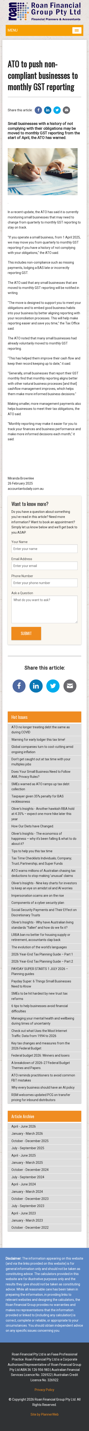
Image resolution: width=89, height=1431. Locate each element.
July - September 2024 (27, 1177)
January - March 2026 (27, 1133)
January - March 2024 (27, 1191)
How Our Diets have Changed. (32, 826)
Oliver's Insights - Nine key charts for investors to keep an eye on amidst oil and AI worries (44, 885)
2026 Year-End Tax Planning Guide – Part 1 (42, 954)
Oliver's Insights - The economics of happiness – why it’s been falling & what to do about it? (43, 839)
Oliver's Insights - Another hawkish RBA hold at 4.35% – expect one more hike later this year (42, 814)
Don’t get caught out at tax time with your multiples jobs (41, 761)
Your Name (19, 542)
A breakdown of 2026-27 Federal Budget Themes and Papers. (40, 1065)
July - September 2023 (27, 1206)
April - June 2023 (23, 1213)
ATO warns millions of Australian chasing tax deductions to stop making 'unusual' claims (43, 873)
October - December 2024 (30, 1170)
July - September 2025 (27, 1148)
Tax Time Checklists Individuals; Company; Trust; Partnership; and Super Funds (41, 860)
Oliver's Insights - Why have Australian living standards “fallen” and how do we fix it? (42, 924)
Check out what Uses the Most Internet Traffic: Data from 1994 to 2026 (39, 1033)
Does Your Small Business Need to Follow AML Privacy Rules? (41, 774)
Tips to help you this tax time (31, 851)
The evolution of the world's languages (39, 947)
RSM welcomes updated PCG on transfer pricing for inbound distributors (40, 1097)
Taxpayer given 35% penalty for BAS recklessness (37, 798)
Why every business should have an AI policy (43, 1087)
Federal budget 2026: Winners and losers (40, 1055)
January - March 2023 (27, 1220)
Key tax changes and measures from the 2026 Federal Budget (40, 1045)
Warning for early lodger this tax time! (38, 739)
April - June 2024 (23, 1184)
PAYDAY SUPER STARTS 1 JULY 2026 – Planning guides (39, 971)
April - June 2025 (23, 1155)
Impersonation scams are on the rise (37, 895)
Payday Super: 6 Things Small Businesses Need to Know (41, 983)
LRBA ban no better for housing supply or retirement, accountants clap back (40, 937)
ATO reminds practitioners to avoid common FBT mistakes (43, 1077)
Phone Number (22, 576)
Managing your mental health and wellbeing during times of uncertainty (42, 1021)
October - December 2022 (30, 1227)
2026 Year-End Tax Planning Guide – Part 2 (42, 961)
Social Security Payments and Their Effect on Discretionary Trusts (44, 912)
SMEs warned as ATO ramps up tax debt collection (40, 786)
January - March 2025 (27, 1162)
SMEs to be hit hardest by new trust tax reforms (39, 996)
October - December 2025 (30, 1141)
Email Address (21, 559)
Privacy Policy (44, 1390)
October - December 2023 (30, 1199)
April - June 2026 (23, 1126)
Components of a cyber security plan (37, 903)
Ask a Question (22, 593)
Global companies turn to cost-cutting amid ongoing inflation (42, 749)
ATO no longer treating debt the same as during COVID (40, 729)
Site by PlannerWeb (45, 1414)
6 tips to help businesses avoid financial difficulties (39, 1008)
